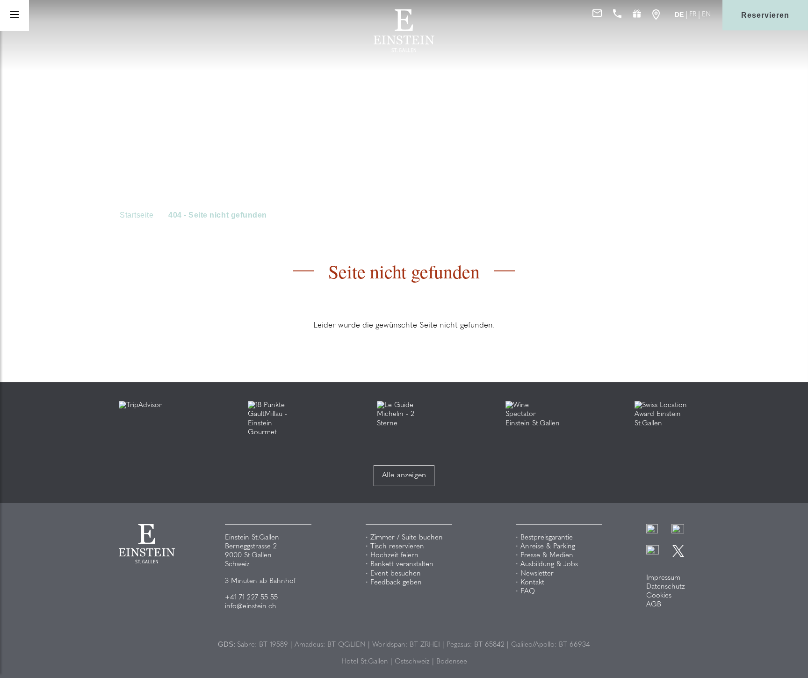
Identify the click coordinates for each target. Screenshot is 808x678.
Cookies (658, 595)
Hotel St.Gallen (364, 661)
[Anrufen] (617, 15)
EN (706, 15)
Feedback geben (396, 582)
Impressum (663, 578)
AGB (653, 604)
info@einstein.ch (250, 606)
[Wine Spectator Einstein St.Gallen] (532, 414)
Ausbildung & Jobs (549, 564)
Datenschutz (665, 587)
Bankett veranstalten (401, 564)
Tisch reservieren (397, 546)
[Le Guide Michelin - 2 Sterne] (404, 414)
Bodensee (451, 661)
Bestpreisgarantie (546, 537)
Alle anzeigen (404, 475)
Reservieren (765, 15)
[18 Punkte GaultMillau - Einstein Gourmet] (275, 419)
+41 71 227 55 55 (251, 597)
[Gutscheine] (637, 15)
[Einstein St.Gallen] (404, 50)
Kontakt (532, 582)
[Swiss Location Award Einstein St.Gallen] (662, 414)
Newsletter (537, 573)
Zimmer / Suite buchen (406, 537)
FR (692, 15)
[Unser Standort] (656, 15)
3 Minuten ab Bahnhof (260, 581)
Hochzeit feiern (394, 555)
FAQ (527, 591)
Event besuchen (395, 573)
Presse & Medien (546, 555)
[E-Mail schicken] (597, 15)
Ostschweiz (412, 661)
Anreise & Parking (547, 546)
